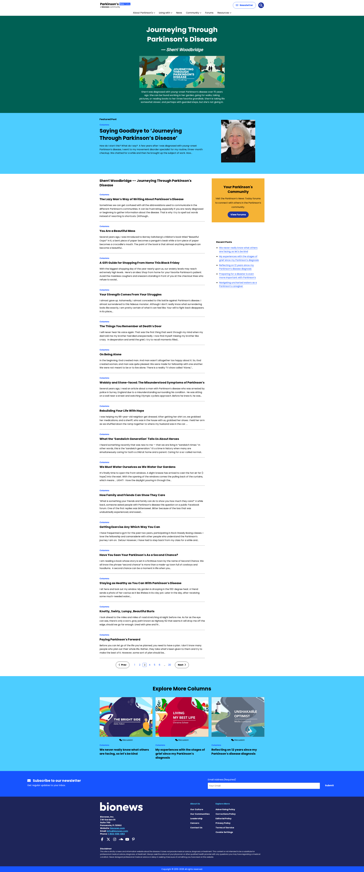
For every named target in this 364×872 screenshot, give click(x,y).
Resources (223, 12)
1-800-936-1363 (116, 833)
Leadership (196, 818)
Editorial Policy (223, 818)
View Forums (238, 214)
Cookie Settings (224, 832)
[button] (244, 5)
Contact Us (196, 827)
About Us (195, 803)
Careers (194, 823)
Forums (209, 12)
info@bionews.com (117, 831)
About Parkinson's (143, 12)
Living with (164, 12)
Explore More (223, 803)
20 (169, 664)
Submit (329, 785)
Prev (123, 664)
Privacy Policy (223, 823)
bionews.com (117, 828)
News (179, 12)
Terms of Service (225, 827)
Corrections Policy (226, 814)
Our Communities (200, 814)
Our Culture (196, 809)
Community (192, 12)
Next (181, 664)
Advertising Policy (225, 809)
